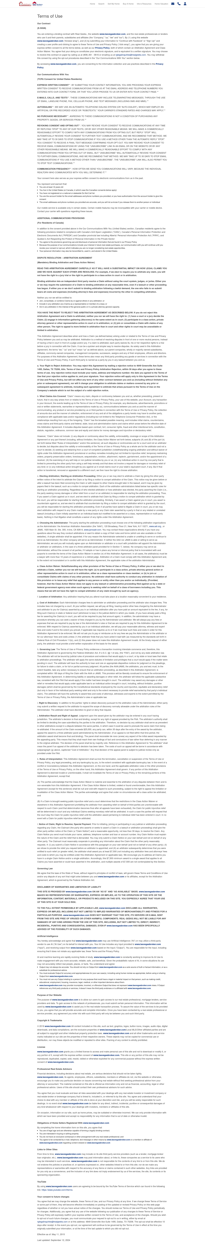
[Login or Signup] (185, 3)
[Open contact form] (172, 3)
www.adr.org (155, 526)
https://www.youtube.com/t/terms (57, 1189)
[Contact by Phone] (178, 3)
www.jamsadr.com (92, 529)
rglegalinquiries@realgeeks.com (131, 54)
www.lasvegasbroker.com (113, 33)
